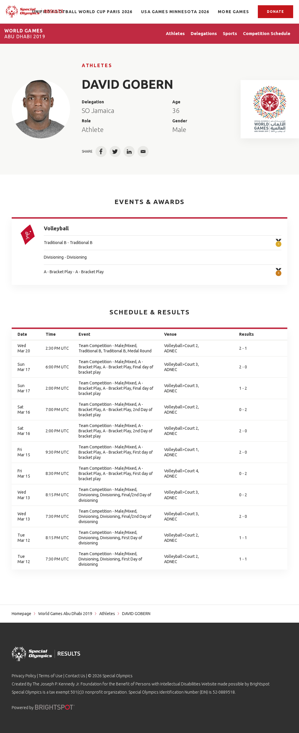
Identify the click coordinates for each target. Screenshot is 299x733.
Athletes (97, 65)
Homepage (21, 613)
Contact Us (75, 675)
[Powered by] (55, 707)
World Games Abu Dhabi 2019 (65, 613)
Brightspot (260, 684)
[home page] (34, 11)
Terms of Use (50, 675)
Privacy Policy (24, 675)
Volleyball (56, 228)
